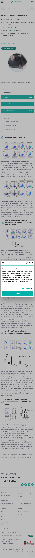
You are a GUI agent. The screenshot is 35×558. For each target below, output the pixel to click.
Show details (26, 288)
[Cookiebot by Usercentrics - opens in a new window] (25, 263)
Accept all (17, 293)
